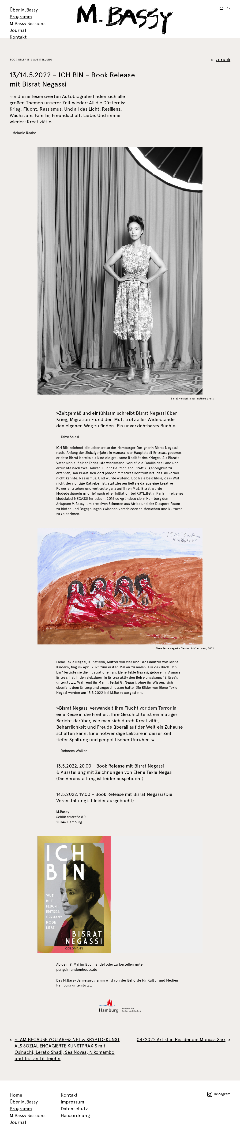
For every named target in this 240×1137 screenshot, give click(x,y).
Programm (21, 17)
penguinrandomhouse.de (76, 970)
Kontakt (18, 37)
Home (16, 1095)
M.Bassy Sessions (28, 23)
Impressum (72, 1102)
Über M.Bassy (24, 10)
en (228, 8)
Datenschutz (74, 1109)
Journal (18, 30)
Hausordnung (75, 1115)
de (221, 8)
